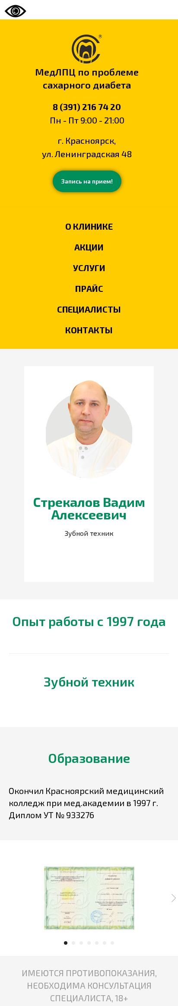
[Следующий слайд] (174, 898)
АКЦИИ (89, 247)
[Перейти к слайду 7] (112, 943)
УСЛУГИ (89, 268)
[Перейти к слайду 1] (65, 943)
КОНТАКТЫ (89, 330)
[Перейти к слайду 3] (81, 943)
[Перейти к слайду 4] (89, 943)
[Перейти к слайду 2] (73, 943)
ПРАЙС (89, 288)
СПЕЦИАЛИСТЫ (89, 309)
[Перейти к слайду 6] (104, 943)
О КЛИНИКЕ (89, 226)
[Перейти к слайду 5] (97, 943)
